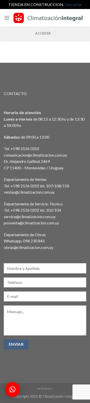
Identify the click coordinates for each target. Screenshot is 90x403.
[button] (12, 389)
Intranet (45, 388)
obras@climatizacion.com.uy (28, 247)
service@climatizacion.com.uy (30, 216)
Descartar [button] (73, 4)
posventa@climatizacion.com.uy (31, 222)
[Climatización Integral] (48, 18)
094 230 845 (34, 240)
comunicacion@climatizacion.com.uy (35, 155)
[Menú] (7, 18)
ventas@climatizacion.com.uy (29, 192)
